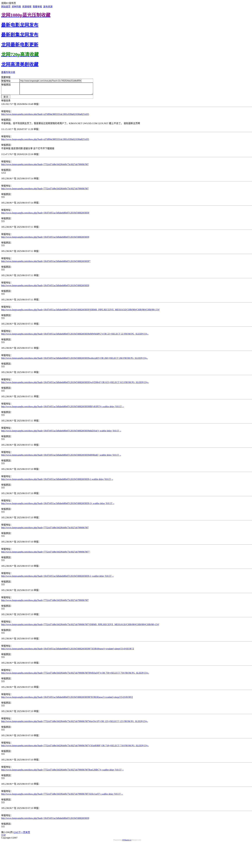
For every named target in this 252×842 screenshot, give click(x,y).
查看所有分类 (8, 72)
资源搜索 (27, 6)
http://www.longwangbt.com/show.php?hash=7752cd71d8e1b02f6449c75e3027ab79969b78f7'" (45, 552)
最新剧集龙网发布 (19, 34)
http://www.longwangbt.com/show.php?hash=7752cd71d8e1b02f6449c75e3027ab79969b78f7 (45, 164)
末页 (27, 832)
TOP (3, 835)
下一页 (21, 832)
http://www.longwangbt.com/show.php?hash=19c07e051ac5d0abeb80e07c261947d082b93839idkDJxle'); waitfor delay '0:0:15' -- (61, 430)
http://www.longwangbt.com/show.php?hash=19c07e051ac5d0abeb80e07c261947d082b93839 (45, 213)
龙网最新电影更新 (19, 44)
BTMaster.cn (126, 840)
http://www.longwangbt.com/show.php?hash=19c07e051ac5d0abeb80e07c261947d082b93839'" (46, 261)
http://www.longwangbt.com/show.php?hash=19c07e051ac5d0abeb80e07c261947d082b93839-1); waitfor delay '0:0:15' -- (57, 503)
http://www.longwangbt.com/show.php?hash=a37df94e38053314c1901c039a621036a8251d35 (45, 114)
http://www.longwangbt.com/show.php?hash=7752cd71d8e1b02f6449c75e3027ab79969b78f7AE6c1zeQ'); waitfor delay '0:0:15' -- (62, 794)
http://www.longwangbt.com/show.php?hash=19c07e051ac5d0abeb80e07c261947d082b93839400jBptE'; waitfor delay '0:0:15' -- (61, 455)
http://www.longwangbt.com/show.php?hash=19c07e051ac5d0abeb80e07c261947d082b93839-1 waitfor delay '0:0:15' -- (57, 479)
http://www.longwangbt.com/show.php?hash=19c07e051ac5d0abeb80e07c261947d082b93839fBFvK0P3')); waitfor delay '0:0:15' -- (62, 406)
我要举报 (37, 6)
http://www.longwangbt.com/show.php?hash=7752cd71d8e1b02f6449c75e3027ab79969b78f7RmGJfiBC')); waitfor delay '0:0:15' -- (62, 769)
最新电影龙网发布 (19, 25)
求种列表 (16, 6)
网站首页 (5, 6)
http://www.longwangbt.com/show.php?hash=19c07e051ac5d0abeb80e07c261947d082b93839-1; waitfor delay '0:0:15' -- (57, 576)
